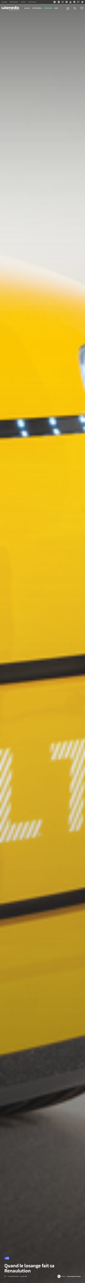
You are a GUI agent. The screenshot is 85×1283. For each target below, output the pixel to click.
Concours (48, 8)
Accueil (27, 8)
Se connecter (32, 2)
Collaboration (14, 2)
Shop (56, 8)
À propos (4, 2)
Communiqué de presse (74, 1276)
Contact (23, 2)
